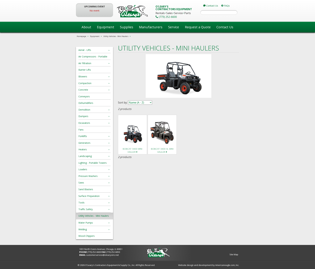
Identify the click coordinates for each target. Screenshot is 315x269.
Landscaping (85, 156)
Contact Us (224, 27)
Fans (81, 129)
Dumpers (83, 116)
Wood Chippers (86, 235)
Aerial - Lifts (84, 50)
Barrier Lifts (84, 69)
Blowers (82, 76)
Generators (84, 142)
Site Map (234, 254)
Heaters (82, 149)
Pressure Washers (88, 176)
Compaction (84, 83)
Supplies (126, 27)
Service (173, 27)
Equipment (105, 27)
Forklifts (82, 136)
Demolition (84, 109)
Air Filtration (84, 63)
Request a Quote (198, 27)
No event (94, 10)
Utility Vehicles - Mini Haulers (115, 36)
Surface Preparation (89, 196)
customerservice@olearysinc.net (102, 254)
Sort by (122, 102)
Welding (82, 229)
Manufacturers (150, 27)
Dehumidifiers (85, 102)
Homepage (81, 36)
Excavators (84, 122)
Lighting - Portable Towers (92, 162)
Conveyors (84, 96)
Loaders (82, 169)
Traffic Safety (85, 209)
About (86, 27)
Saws (81, 182)
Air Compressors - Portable (92, 56)
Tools (81, 202)
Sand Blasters (85, 189)
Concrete (83, 89)
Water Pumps (85, 222)
